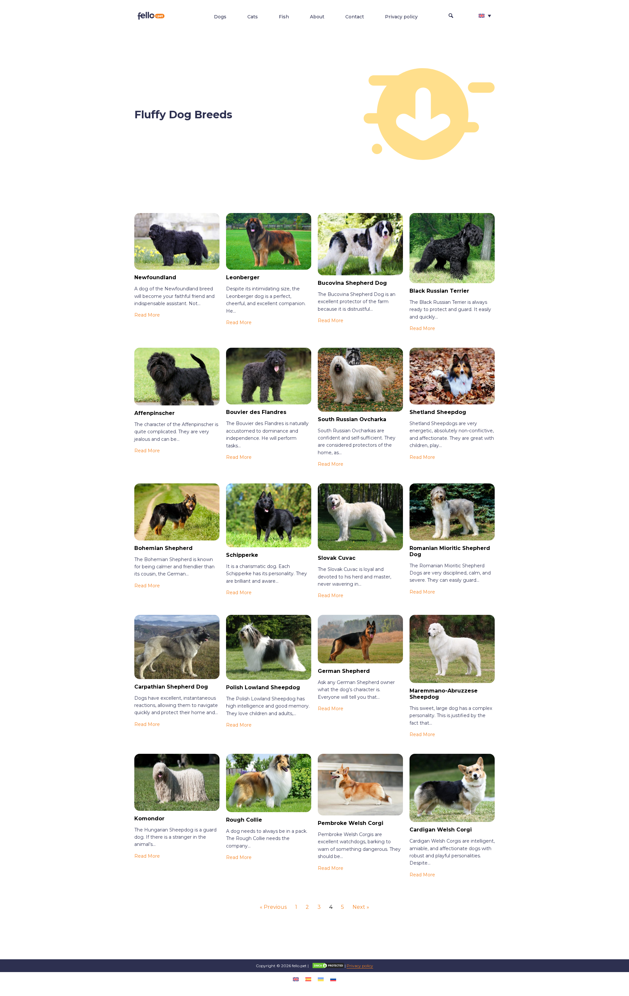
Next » (361, 907)
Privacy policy (401, 17)
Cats (252, 17)
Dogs (220, 17)
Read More (147, 315)
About (317, 17)
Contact (354, 17)
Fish (284, 17)
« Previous (273, 907)
